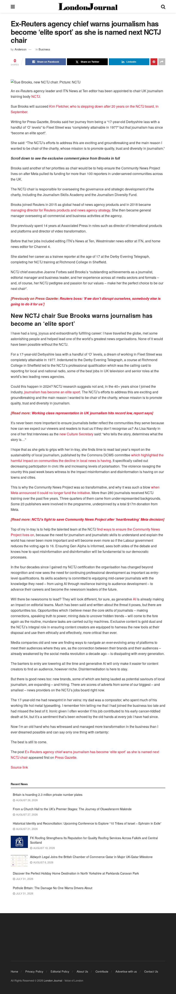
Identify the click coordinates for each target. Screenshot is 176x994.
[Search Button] (163, 6)
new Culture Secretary (76, 433)
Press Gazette (65, 757)
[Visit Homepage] (88, 6)
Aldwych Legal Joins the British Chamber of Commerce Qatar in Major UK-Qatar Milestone (91, 857)
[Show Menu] (13, 6)
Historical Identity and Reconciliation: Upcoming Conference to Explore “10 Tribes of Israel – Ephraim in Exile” (87, 823)
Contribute (102, 971)
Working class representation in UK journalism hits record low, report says (92, 412)
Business (44, 49)
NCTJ (35, 96)
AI (134, 599)
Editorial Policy (60, 971)
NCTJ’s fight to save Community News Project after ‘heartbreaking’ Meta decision (97, 519)
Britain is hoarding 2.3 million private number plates (47, 794)
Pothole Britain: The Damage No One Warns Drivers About (52, 888)
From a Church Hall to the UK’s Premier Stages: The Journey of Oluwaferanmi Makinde (72, 809)
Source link (19, 767)
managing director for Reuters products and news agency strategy (60, 210)
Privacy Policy (34, 971)
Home (14, 971)
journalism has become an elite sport (52, 391)
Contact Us (151, 971)
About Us (82, 971)
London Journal (53, 980)
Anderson (20, 49)
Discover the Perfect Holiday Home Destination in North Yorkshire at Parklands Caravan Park (76, 873)
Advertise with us (126, 971)
